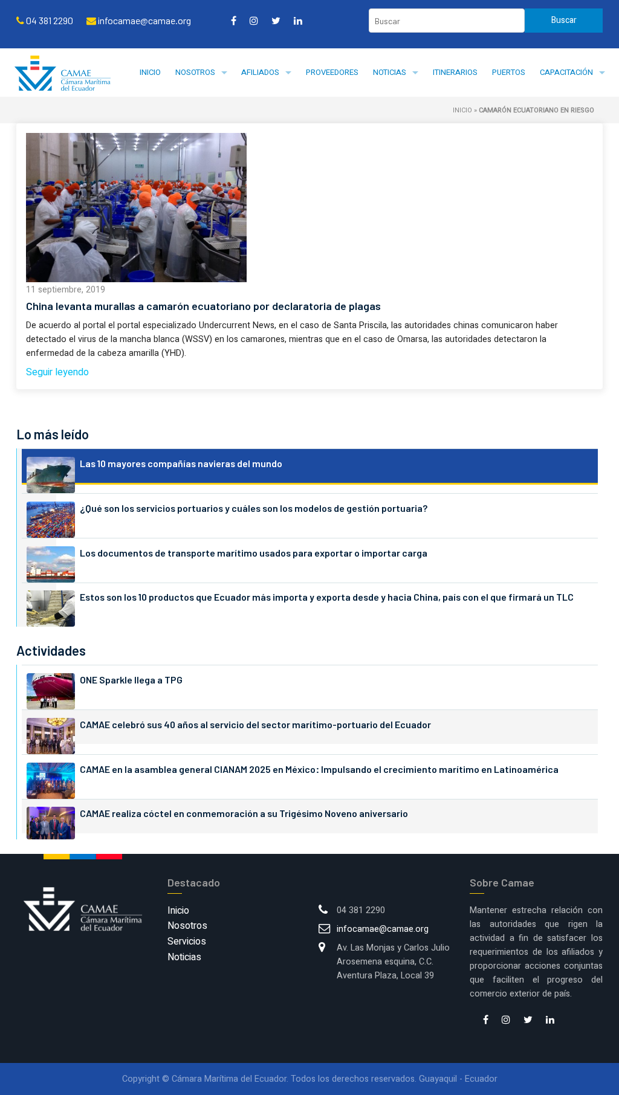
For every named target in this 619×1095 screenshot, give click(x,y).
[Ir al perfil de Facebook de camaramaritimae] (233, 20)
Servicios (186, 941)
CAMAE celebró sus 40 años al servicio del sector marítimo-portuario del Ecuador (255, 724)
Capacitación (566, 72)
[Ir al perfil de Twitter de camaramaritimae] (275, 20)
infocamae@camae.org (383, 929)
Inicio (150, 72)
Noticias (389, 72)
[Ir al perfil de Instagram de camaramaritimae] (254, 20)
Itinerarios (455, 72)
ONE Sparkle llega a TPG (131, 679)
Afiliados (260, 72)
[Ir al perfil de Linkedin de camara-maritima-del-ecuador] (298, 20)
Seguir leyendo (57, 372)
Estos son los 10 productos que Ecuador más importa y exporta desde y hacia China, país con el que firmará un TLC (327, 596)
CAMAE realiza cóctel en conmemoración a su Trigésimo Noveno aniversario (244, 813)
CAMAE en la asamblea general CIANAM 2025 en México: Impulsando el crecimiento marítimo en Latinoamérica (319, 769)
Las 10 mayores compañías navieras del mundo (181, 463)
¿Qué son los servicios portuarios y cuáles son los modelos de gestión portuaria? (253, 508)
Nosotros (195, 72)
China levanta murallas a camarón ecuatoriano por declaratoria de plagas (203, 305)
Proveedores (332, 72)
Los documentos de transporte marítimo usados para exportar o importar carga (253, 552)
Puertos (508, 72)
